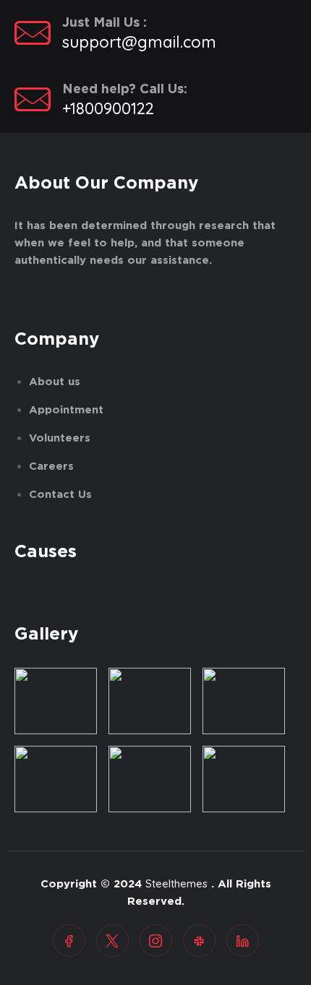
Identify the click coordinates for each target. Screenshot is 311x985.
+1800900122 (108, 108)
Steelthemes (176, 883)
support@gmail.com (139, 42)
